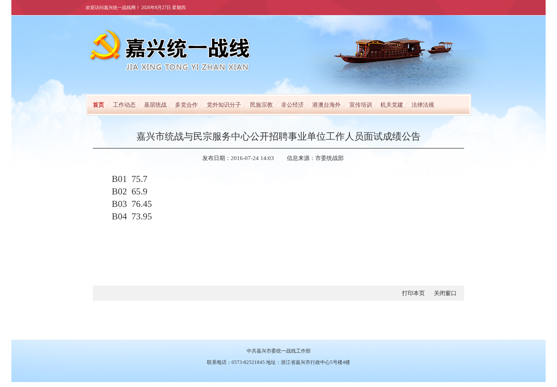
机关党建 (391, 105)
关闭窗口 (445, 293)
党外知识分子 (224, 105)
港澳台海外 (326, 105)
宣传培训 (360, 105)
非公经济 (292, 105)
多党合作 (186, 105)
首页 (98, 105)
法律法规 (422, 105)
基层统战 (155, 105)
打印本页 (413, 293)
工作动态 (124, 105)
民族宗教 (261, 105)
